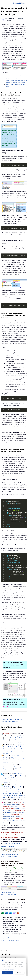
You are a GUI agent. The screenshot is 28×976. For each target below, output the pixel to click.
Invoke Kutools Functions (16, 742)
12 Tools (17, 802)
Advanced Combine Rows (14, 820)
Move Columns (20, 776)
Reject (19, 972)
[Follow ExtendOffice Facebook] (2, 954)
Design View (7, 787)
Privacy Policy (9, 969)
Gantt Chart (14, 806)
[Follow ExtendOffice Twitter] (6, 954)
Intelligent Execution (20, 736)
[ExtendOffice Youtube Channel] (9, 954)
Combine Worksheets (15, 793)
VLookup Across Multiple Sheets (12, 760)
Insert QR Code (8, 812)
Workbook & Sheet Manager (12, 789)
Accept (7, 972)
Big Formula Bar (17, 787)
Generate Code (9, 738)
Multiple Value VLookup (17, 758)
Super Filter (12, 797)
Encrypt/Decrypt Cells (10, 795)
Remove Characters (12, 804)
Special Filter (22, 797)
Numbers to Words (9, 816)
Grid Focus (18, 785)
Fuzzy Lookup (7, 762)
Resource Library (9, 791)
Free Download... (13, 856)
